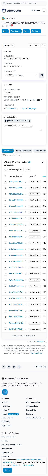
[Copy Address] (3, 26)
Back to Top (41, 367)
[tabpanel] (24, 249)
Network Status (31, 410)
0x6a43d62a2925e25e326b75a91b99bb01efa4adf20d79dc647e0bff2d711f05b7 (16, 280)
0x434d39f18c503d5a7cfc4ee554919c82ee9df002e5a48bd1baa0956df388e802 (16, 329)
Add (9, 93)
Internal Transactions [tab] (23, 151)
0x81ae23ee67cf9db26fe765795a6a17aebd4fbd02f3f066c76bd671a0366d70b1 (16, 261)
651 (29, 162)
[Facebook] (14, 367)
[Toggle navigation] (44, 10)
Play (25, 31)
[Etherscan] (11, 10)
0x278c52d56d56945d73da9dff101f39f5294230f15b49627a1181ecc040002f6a (16, 225)
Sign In (37, 11)
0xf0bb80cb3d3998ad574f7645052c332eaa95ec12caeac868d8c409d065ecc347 (16, 194)
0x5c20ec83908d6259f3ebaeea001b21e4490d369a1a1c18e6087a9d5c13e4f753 (16, 249)
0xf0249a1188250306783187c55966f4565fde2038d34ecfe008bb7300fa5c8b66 (16, 182)
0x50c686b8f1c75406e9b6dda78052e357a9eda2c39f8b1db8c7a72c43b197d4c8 (16, 218)
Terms (4, 418)
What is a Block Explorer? (35, 418)
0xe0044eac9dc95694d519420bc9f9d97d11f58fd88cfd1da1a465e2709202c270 (16, 255)
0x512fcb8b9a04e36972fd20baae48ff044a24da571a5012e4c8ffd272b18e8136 (16, 212)
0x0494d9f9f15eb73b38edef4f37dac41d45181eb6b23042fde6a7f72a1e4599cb (16, 274)
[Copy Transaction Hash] (25, 181)
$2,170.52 (14, 75)
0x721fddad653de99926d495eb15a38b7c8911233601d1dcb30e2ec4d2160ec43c (16, 268)
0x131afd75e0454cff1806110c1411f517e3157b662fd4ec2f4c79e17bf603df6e (16, 305)
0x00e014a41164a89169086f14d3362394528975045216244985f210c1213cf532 (16, 286)
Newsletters (30, 414)
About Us (5, 402)
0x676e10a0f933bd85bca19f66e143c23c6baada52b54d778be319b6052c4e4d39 (16, 298)
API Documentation (33, 402)
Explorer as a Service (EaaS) (12, 445)
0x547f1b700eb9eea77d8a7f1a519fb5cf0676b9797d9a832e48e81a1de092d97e (16, 317)
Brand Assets (6, 406)
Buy (4, 31)
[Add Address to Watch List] (30, 45)
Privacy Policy (28, 465)
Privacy (10, 418)
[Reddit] (19, 367)
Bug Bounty (6, 422)
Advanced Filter (11, 155)
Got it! (7, 470)
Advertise (5, 441)
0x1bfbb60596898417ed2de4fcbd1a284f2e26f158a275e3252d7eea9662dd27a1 (16, 237)
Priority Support (7, 453)
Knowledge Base (36, 353)
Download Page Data (14, 170)
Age (44, 176)
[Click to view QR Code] (7, 26)
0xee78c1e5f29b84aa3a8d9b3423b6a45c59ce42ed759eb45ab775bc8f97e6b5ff (16, 231)
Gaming (35, 31)
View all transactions (23, 335)
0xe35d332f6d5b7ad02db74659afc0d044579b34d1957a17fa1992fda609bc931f (16, 188)
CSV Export (40, 341)
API (37, 45)
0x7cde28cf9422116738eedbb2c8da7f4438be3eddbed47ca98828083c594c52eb (16, 323)
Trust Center (6, 426)
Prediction (14, 31)
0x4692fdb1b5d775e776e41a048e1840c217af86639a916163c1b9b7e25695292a (16, 292)
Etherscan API (7, 449)
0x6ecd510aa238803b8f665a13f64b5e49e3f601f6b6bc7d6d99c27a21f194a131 (16, 206)
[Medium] (9, 367)
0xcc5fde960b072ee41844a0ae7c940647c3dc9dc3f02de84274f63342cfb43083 (16, 243)
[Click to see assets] (41, 75)
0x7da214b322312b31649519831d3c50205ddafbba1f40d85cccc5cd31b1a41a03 (16, 200)
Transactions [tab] (7, 151)
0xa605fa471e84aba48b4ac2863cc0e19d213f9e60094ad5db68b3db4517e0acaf (16, 311)
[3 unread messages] (10, 26)
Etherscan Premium (9, 437)
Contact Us (6, 410)
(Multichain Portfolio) (18, 121)
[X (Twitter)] (4, 367)
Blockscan (25, 126)
